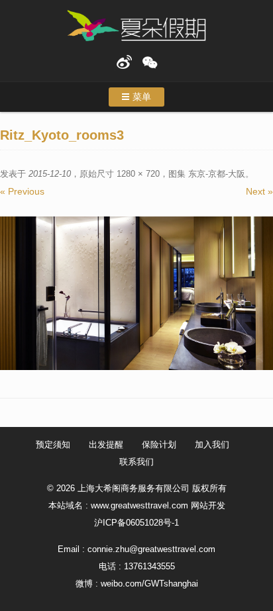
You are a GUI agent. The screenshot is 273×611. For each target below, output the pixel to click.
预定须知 (53, 444)
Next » (259, 191)
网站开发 (208, 505)
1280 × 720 (138, 174)
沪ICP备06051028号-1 (136, 523)
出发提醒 (106, 444)
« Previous (22, 191)
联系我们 (136, 462)
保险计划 (159, 444)
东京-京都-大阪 (216, 174)
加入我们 (212, 444)
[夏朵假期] (136, 26)
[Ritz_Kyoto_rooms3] (136, 293)
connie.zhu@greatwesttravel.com (151, 549)
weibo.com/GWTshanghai (149, 583)
